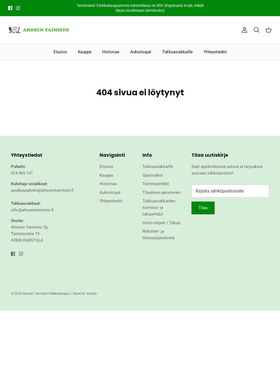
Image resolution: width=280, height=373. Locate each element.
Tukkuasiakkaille (177, 51)
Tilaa (203, 207)
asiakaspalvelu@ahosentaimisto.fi (42, 190)
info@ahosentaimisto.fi (32, 210)
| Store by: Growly (84, 293)
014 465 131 (22, 173)
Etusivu (60, 51)
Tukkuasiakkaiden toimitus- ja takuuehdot (158, 208)
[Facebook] (10, 8)
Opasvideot (152, 175)
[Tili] (243, 30)
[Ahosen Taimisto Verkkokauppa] (39, 30)
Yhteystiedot (215, 51)
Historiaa (110, 51)
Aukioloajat (140, 51)
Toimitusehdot (155, 183)
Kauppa (84, 51)
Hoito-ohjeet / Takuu (161, 222)
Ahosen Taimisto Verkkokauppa (46, 293)
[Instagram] (18, 8)
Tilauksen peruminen (161, 192)
